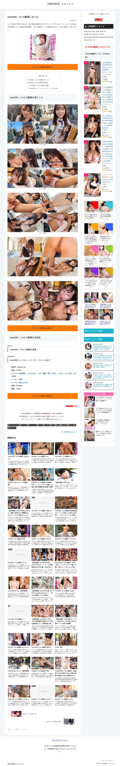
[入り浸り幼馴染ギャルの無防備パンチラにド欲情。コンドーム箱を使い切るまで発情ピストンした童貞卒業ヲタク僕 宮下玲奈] (92, 97)
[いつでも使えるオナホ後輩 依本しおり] (92, 185)
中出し (54, 373)
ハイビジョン (31, 373)
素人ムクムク (24, 382)
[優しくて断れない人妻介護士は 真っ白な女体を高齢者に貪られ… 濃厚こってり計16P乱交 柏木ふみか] (92, 126)
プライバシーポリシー (107, 760)
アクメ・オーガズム (66, 373)
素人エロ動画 (72, 425)
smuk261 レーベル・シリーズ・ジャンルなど (44, 88)
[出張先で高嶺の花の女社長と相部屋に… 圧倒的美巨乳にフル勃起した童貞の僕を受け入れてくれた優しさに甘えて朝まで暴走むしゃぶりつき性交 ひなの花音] (92, 152)
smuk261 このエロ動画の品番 (39, 85)
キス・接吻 (42, 373)
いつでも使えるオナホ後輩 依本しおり (107, 179)
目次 (40, 76)
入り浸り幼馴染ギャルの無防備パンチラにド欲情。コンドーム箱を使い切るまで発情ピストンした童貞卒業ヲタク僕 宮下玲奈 (107, 95)
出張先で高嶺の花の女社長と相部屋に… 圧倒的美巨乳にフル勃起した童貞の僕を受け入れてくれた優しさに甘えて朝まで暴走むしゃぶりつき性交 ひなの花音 (107, 151)
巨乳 (49, 373)
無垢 (20, 379)
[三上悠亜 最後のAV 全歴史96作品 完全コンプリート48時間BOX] (92, 72)
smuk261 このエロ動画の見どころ (39, 80)
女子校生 (47, 425)
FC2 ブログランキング (60, 740)
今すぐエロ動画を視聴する (42, 67)
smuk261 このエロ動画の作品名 (38, 82)
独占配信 (22, 373)
